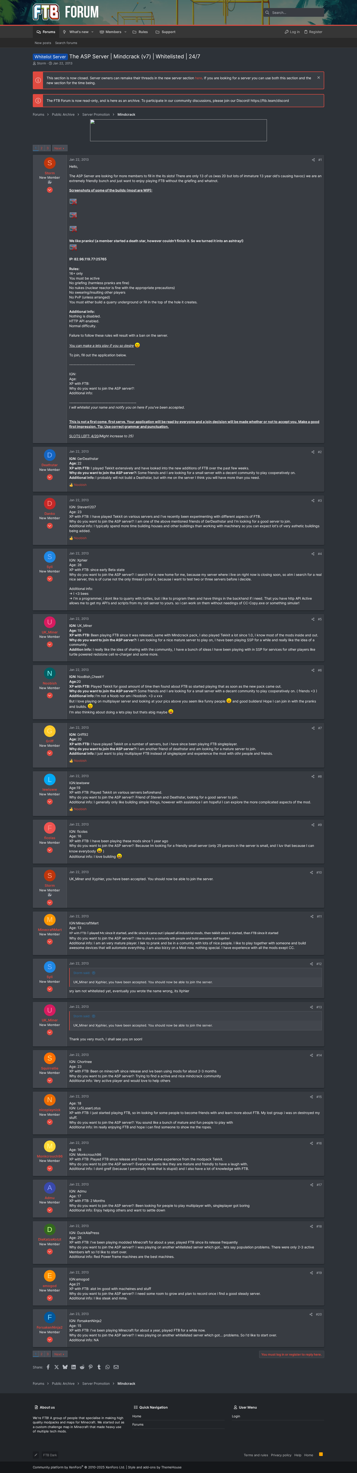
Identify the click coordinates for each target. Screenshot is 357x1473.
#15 (319, 1097)
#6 (320, 670)
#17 (319, 1185)
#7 (320, 728)
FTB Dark (50, 1455)
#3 (320, 500)
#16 (319, 1143)
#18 (319, 1226)
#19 (319, 1273)
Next (58, 148)
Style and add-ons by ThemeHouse (155, 1467)
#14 (319, 1055)
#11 (319, 916)
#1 (320, 160)
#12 (319, 964)
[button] (92, 31)
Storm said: (81, 973)
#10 (319, 872)
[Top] (316, 1454)
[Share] (313, 160)
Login (236, 1416)
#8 (320, 776)
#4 (320, 554)
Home (136, 1416)
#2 (320, 452)
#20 (319, 1314)
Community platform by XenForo (79, 1467)
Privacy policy (281, 1455)
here (198, 78)
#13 (319, 1007)
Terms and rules (256, 1455)
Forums (138, 1424)
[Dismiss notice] (318, 78)
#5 (320, 619)
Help (297, 1455)
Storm (41, 63)
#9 (320, 825)
